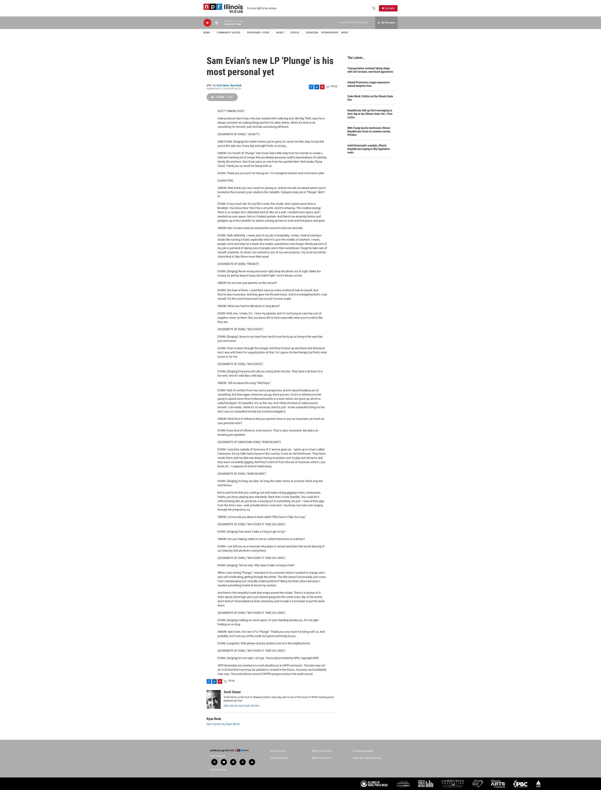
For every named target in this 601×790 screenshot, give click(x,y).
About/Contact (277, 751)
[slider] (221, 22)
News (206, 32)
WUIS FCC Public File (321, 751)
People (294, 32)
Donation (312, 32)
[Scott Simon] (214, 699)
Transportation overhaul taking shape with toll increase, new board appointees (370, 70)
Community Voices (228, 32)
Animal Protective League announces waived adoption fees (368, 84)
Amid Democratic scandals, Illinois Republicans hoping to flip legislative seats (368, 149)
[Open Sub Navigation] (212, 32)
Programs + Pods (258, 32)
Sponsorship (329, 32)
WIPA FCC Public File (321, 758)
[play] (207, 23)
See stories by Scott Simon (241, 705)
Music (280, 32)
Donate (389, 8)
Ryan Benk (235, 85)
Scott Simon (222, 85)
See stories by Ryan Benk (223, 724)
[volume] (216, 22)
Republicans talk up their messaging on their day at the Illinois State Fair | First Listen (369, 114)
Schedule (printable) (363, 751)
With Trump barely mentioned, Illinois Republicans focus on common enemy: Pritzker (369, 131)
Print (334, 86)
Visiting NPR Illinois (279, 758)
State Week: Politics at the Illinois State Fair (370, 98)
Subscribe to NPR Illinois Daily (367, 758)
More (345, 32)
